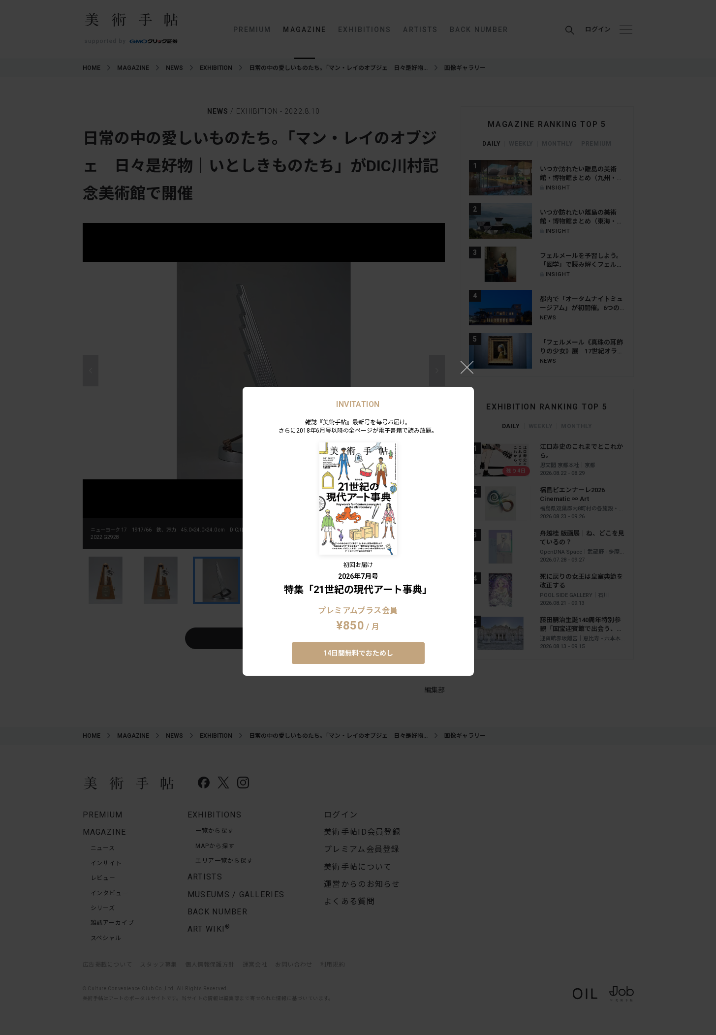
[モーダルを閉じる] (467, 367)
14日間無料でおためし (358, 653)
